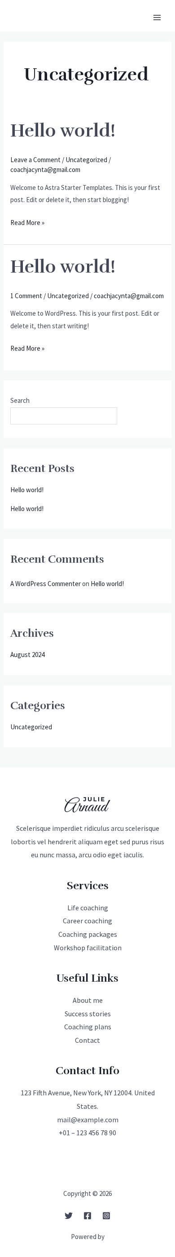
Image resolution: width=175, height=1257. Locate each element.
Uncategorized (86, 159)
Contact (87, 1040)
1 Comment (26, 295)
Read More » (27, 223)
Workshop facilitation (88, 947)
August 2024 (27, 654)
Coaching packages (87, 934)
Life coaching (87, 907)
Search (20, 400)
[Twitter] (69, 1216)
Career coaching (87, 920)
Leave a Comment (35, 159)
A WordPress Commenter (45, 583)
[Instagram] (106, 1216)
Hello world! (62, 130)
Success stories (88, 1013)
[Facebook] (87, 1216)
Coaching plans (87, 1026)
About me (88, 1000)
